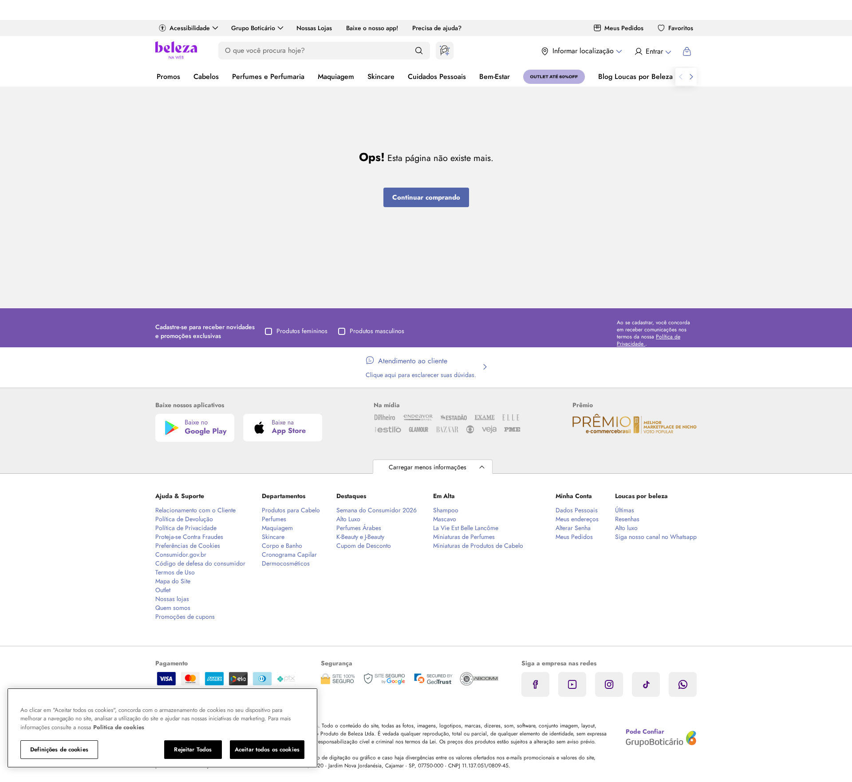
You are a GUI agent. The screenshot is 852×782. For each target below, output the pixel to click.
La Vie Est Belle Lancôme (465, 527)
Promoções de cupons (185, 616)
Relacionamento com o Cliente (195, 510)
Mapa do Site (172, 581)
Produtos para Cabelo (291, 510)
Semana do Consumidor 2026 (376, 510)
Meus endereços (577, 519)
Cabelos (206, 76)
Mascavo (444, 519)
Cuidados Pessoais (437, 76)
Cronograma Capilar (289, 554)
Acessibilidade (190, 28)
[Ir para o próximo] (691, 77)
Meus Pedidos (623, 28)
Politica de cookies (118, 727)
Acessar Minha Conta (652, 51)
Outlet (162, 590)
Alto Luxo (348, 519)
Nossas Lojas (314, 28)
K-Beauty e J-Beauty (360, 536)
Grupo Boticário (253, 28)
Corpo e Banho (282, 545)
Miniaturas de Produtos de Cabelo (478, 545)
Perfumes (274, 519)
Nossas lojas (172, 598)
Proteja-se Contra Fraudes (189, 536)
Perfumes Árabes (358, 527)
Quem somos (172, 607)
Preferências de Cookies (187, 545)
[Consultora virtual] (445, 50)
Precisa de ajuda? (437, 28)
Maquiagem (336, 76)
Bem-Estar (494, 76)
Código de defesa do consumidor (200, 563)
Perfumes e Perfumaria (268, 76)
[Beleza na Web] (176, 51)
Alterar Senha (573, 527)
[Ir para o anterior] (680, 77)
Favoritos (680, 28)
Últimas (624, 510)
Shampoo (445, 510)
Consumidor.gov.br (180, 554)
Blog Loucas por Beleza (635, 76)
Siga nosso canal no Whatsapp (656, 536)
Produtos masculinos (377, 330)
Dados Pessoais (577, 510)
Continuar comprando (426, 197)
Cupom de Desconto (363, 545)
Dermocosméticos (286, 563)
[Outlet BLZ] (554, 77)
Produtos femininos (301, 330)
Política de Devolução (184, 519)
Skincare (380, 76)
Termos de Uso (175, 572)
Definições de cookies (59, 749)
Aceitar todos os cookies (267, 749)
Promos (168, 76)
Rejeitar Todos (193, 749)
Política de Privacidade (186, 527)
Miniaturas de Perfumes (464, 536)
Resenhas (627, 519)
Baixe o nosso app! (372, 28)
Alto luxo (626, 527)
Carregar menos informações (427, 467)
